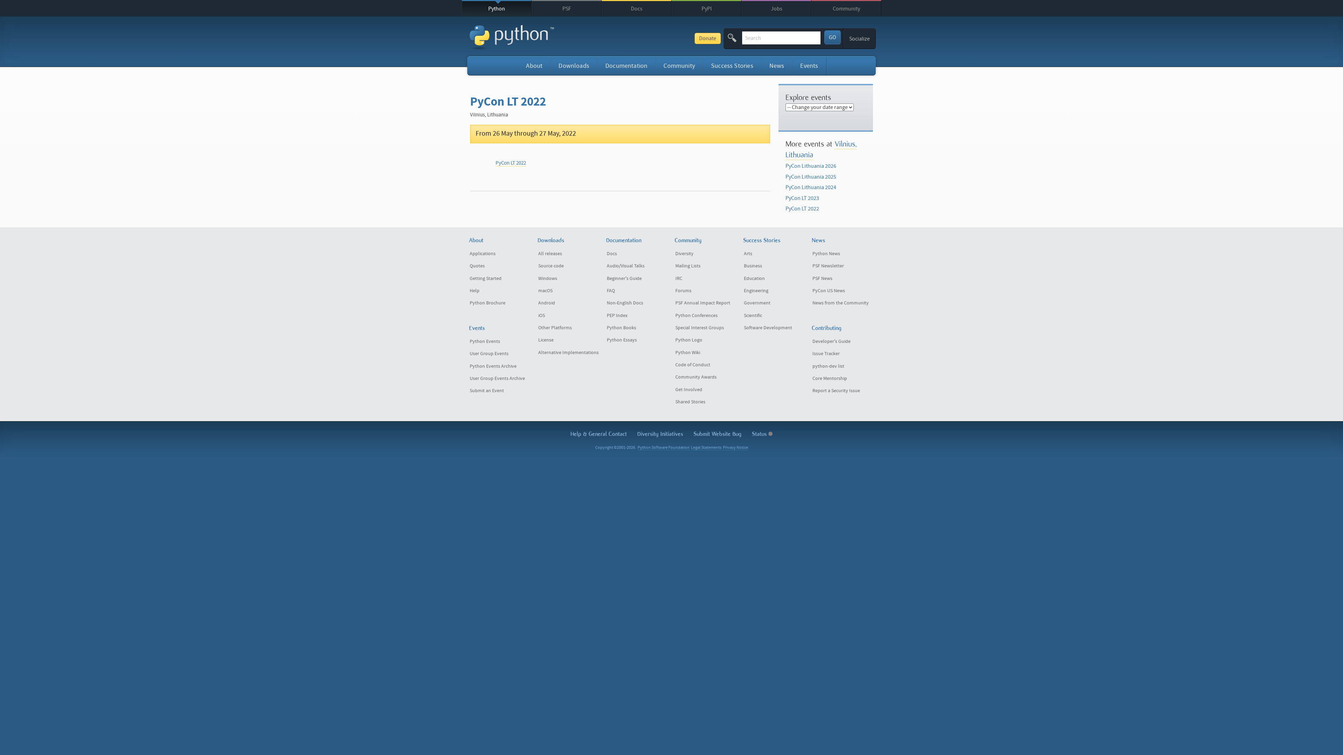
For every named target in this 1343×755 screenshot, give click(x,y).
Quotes (477, 266)
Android (546, 303)
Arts (748, 254)
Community (846, 9)
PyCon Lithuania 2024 (811, 187)
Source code (551, 266)
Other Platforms (555, 328)
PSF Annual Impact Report (702, 303)
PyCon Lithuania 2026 (811, 166)
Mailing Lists (688, 266)
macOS (545, 291)
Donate (707, 38)
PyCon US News (828, 291)
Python (496, 9)
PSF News (822, 278)
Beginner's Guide (624, 278)
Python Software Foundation (664, 447)
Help (474, 291)
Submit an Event (487, 391)
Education (754, 278)
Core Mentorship (829, 378)
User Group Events (489, 354)
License (546, 340)
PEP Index (617, 315)
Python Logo (688, 340)
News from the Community (840, 303)
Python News (826, 254)
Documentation (626, 66)
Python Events (485, 341)
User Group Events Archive (497, 378)
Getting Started (486, 278)
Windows (547, 278)
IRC (678, 278)
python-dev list (828, 366)
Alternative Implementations (568, 352)
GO (832, 37)
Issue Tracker (826, 354)
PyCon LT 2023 (802, 198)
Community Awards (696, 377)
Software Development (768, 328)
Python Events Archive (493, 366)
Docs (636, 9)
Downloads (574, 66)
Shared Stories (690, 402)
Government (757, 303)
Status (760, 434)
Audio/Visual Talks (626, 266)
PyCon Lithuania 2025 (811, 177)
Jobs (776, 9)
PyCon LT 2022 (511, 163)
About (534, 66)
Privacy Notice (735, 447)
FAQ (611, 291)
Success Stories (732, 66)
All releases (550, 254)
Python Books (621, 328)
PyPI (707, 9)
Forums (683, 291)
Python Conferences (696, 315)
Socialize (859, 39)
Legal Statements (706, 447)
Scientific (753, 315)
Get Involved (688, 390)
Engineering (756, 291)
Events (809, 66)
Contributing (826, 328)
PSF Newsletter (828, 266)
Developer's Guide (831, 341)
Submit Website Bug (717, 434)
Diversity (684, 254)
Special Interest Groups (699, 328)
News (776, 66)
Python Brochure (487, 303)
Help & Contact (598, 434)
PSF (566, 9)
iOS (541, 315)
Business (753, 266)
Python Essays (622, 340)
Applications (483, 254)
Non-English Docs (625, 303)
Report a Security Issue (836, 391)
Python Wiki (687, 352)
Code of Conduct (692, 365)
